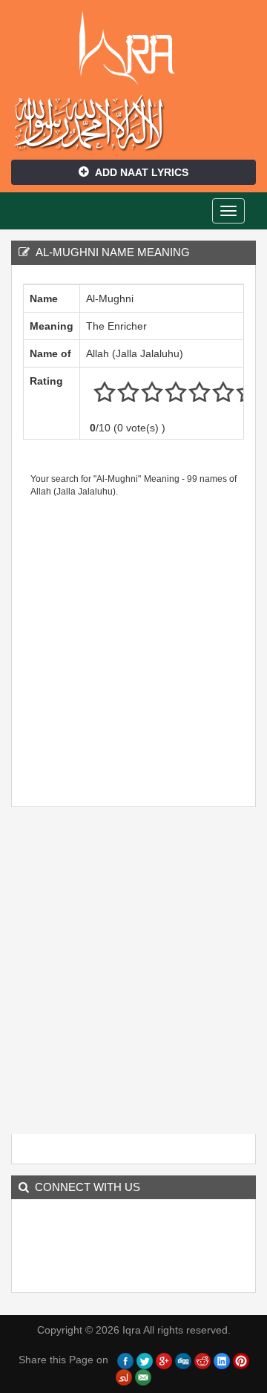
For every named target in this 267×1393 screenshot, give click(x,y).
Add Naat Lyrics (141, 172)
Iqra (134, 48)
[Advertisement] (133, 646)
